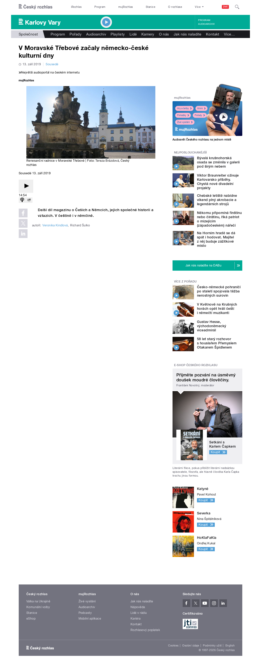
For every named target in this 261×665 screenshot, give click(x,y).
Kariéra (135, 618)
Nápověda (137, 607)
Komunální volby (38, 607)
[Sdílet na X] (23, 223)
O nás (164, 34)
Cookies (173, 645)
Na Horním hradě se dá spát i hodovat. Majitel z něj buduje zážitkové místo (216, 239)
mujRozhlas (125, 6)
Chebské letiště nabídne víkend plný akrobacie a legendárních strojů (217, 200)
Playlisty (118, 34)
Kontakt (212, 34)
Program (99, 6)
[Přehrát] (26, 186)
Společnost (28, 34)
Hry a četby (183, 108)
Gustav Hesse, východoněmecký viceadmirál (211, 326)
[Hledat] (237, 7)
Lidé (133, 34)
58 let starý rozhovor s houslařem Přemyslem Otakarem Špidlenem (217, 343)
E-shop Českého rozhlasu (196, 365)
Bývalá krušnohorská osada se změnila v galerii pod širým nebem (218, 162)
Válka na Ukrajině (38, 601)
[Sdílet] (29, 200)
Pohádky (181, 115)
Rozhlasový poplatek (145, 630)
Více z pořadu (185, 281)
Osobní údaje (190, 645)
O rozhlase (175, 6)
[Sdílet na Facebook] (23, 213)
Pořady (76, 34)
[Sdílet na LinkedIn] (23, 233)
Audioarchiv (206, 24)
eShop (31, 618)
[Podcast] (22, 200)
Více (229, 34)
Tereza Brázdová (107, 160)
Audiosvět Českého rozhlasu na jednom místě (202, 139)
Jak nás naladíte (187, 34)
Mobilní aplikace (90, 618)
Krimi (200, 108)
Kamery (147, 34)
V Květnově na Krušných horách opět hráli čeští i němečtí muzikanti (217, 308)
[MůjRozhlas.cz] (26, 81)
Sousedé (52, 64)
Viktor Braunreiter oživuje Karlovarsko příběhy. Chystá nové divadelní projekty (218, 181)
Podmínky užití (212, 645)
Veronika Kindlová (55, 225)
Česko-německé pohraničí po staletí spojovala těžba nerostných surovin (219, 291)
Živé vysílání (183, 122)
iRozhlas (76, 6)
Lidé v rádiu (138, 613)
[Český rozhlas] (35, 7)
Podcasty (85, 613)
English (230, 645)
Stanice (150, 6)
